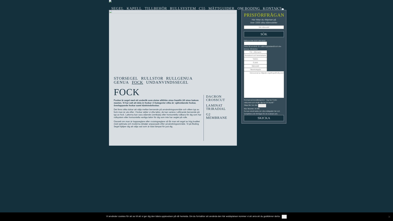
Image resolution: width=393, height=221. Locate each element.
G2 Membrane (216, 116)
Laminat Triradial (216, 107)
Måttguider (221, 8)
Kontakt (272, 8)
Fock (137, 82)
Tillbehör (156, 8)
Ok (284, 216)
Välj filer (262, 106)
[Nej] (389, 216)
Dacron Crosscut (215, 98)
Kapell (134, 8)
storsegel (126, 78)
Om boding (248, 8)
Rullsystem (183, 8)
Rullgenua (179, 78)
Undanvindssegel (167, 82)
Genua (121, 82)
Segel (117, 8)
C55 (202, 8)
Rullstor (152, 78)
